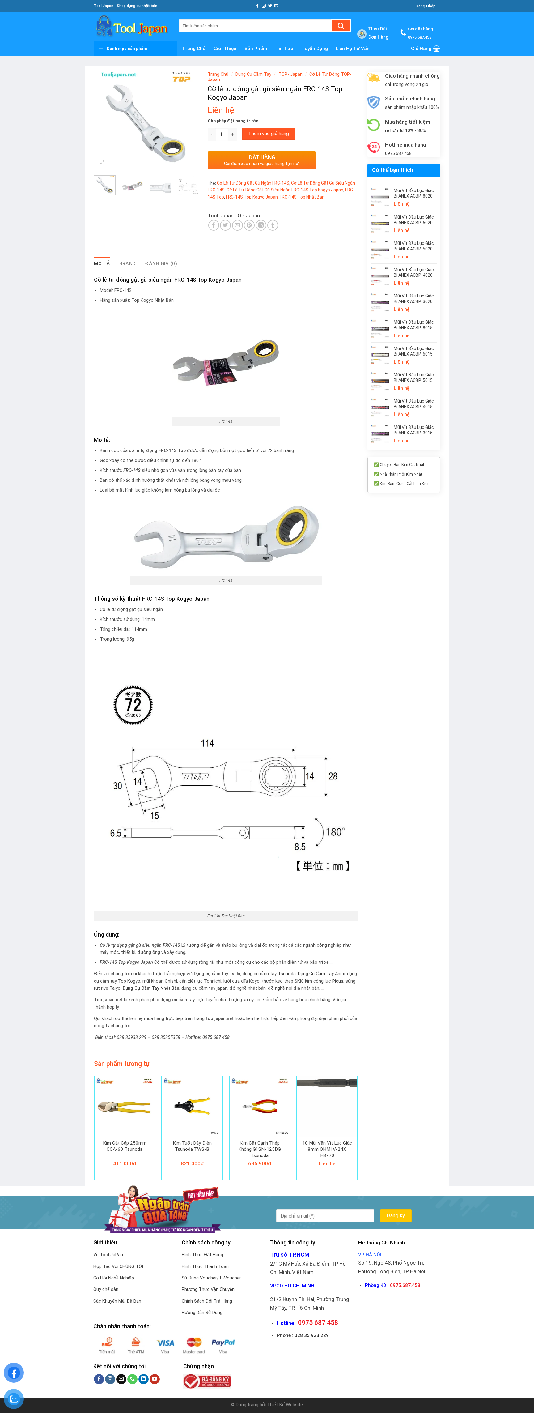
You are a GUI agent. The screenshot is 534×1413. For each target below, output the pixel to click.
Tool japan (221, 215)
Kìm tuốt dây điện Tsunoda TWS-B (192, 1146)
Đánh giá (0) (161, 264)
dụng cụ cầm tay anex (321, 973)
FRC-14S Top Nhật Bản (302, 196)
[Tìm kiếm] (341, 25)
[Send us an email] (276, 6)
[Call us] (132, 1379)
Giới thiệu (225, 48)
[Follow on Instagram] (264, 6)
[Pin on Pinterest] (249, 225)
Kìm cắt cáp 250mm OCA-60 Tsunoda (124, 1146)
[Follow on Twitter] (270, 6)
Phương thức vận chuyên (208, 1289)
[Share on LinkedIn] (261, 225)
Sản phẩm (255, 48)
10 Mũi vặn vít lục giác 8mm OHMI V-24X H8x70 (327, 1149)
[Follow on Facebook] (258, 6)
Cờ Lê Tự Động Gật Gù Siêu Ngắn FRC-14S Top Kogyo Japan (285, 189)
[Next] (188, 119)
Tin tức (284, 48)
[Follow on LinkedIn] (143, 1379)
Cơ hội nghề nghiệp (113, 1278)
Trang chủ (194, 48)
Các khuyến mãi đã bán (117, 1301)
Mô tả (102, 264)
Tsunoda (287, 973)
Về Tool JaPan (108, 1254)
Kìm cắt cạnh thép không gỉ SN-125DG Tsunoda (259, 1149)
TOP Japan (247, 215)
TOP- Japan (290, 74)
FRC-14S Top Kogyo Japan (252, 196)
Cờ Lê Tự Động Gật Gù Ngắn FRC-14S (253, 183)
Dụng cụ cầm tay (253, 74)
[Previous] (103, 119)
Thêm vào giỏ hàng (268, 133)
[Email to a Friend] (237, 225)
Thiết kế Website (285, 1404)
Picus (337, 981)
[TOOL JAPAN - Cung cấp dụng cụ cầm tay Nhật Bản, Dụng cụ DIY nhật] (132, 26)
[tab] (102, 264)
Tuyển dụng (314, 48)
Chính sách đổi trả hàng (207, 1301)
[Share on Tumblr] (272, 225)
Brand (127, 264)
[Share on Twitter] (225, 225)
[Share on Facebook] (213, 225)
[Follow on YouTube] (155, 1379)
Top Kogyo (129, 981)
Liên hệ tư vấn (353, 48)
